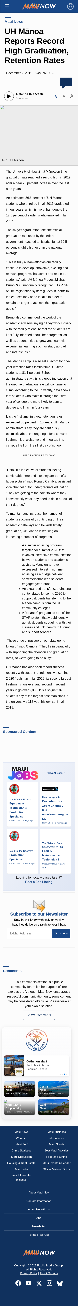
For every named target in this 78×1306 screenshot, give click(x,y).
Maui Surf (21, 1144)
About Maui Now (39, 1192)
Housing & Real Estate (21, 1163)
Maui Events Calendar (57, 1163)
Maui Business (56, 1131)
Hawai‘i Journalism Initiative (21, 1177)
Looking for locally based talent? (39, 880)
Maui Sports (56, 1144)
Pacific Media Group (50, 1265)
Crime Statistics (21, 1150)
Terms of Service (39, 1234)
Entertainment (56, 1138)
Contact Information (38, 1201)
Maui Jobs (21, 1169)
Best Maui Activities (56, 1150)
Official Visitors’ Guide (56, 1169)
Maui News (14, 22)
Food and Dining (56, 1156)
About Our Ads (49, 1273)
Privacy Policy (28, 1273)
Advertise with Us (39, 1209)
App (38, 1217)
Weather (21, 1138)
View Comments (39, 1015)
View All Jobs (55, 773)
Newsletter (39, 1226)
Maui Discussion (21, 1156)
